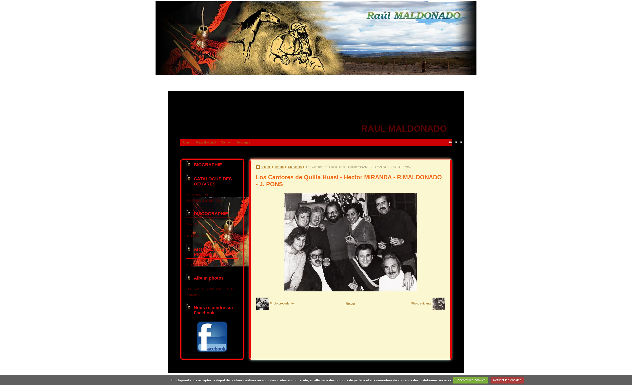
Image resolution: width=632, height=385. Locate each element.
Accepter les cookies (470, 380)
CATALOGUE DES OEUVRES (213, 181)
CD (188, 230)
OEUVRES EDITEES (200, 195)
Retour (350, 303)
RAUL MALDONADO (404, 128)
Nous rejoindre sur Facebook (213, 310)
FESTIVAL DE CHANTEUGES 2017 (210, 289)
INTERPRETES (196, 236)
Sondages (243, 142)
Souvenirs (193, 295)
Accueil (266, 167)
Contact (226, 142)
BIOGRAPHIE (208, 164)
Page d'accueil (206, 142)
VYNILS (191, 224)
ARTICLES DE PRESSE (208, 252)
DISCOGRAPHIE (211, 213)
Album (187, 142)
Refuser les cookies (507, 380)
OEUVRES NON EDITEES (204, 201)
